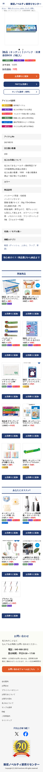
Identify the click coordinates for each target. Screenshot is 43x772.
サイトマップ (7, 720)
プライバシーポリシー (10, 690)
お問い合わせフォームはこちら (21, 669)
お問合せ (5, 686)
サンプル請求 (7, 707)
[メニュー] (3, 3)
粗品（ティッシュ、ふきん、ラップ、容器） (21, 8)
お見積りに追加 (21, 76)
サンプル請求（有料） (21, 92)
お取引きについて (8, 694)
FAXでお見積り (21, 84)
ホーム (4, 8)
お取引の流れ (7, 699)
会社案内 (5, 681)
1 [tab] (20, 50)
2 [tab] (23, 50)
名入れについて (7, 703)
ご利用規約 (6, 716)
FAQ (3, 712)
